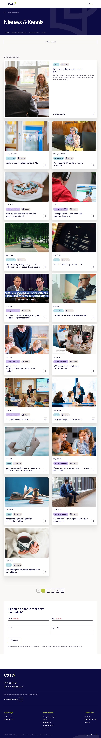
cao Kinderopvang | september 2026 (22, 163)
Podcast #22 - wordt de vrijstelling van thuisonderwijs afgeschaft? (23, 316)
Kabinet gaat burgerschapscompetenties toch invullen (20, 368)
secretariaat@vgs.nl (13, 687)
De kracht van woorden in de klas (20, 419)
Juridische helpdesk (11, 699)
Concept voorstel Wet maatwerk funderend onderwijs (67, 214)
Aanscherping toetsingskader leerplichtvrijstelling (19, 520)
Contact (87, 717)
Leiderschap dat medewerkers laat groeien (68, 70)
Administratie (34, 32)
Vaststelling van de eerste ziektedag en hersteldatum (23, 570)
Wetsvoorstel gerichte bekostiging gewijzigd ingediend (21, 214)
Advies (44, 32)
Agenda (87, 722)
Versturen (14, 640)
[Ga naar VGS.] (5, 13)
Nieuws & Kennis (48, 725)
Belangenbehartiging (19, 32)
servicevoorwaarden (66, 646)
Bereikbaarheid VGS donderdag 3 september (68, 164)
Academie (46, 728)
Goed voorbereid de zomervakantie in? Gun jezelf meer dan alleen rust (23, 469)
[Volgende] (63, 591)
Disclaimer (35, 735)
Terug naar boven (90, 735)
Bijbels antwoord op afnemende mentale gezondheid (71, 469)
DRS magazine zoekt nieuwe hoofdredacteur (66, 367)
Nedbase (49, 735)
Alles (7, 32)
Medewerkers (8, 717)
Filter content (51, 42)
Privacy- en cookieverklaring (21, 735)
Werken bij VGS (9, 719)
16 (58, 591)
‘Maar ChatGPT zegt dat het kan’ (67, 264)
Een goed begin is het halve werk (68, 419)
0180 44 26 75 (10, 683)
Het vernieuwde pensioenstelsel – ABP (70, 315)
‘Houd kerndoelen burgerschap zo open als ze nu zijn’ (70, 520)
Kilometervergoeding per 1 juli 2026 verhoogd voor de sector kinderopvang (23, 265)
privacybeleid (49, 646)
